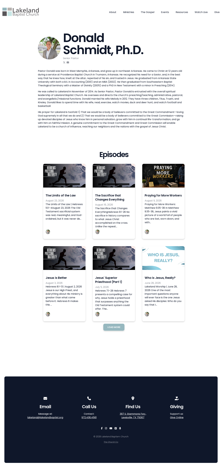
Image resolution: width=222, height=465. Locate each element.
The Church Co (111, 442)
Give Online (176, 417)
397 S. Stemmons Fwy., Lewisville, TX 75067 (133, 415)
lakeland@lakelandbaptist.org (45, 417)
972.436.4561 (89, 417)
